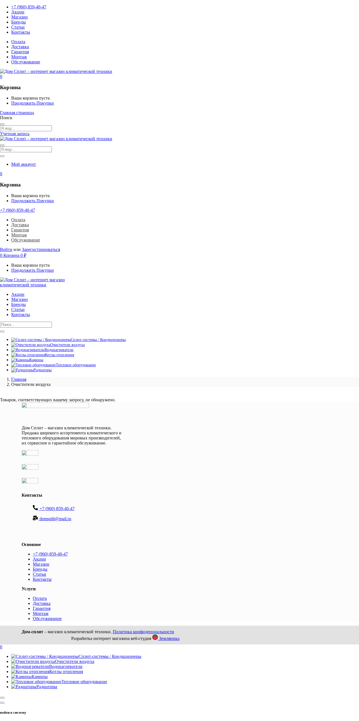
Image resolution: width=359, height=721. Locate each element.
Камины (36, 360)
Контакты (20, 32)
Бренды (18, 22)
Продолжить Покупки (32, 103)
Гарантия (20, 51)
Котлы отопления (59, 355)
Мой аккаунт (23, 164)
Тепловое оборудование (76, 365)
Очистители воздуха (67, 345)
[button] (1, 76)
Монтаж (19, 56)
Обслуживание (25, 61)
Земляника (169, 638)
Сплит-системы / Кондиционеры (98, 340)
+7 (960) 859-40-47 (28, 6)
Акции (17, 12)
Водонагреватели (59, 350)
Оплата (18, 41)
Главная (18, 379)
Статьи (18, 27)
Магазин (19, 17)
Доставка (20, 46)
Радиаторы (43, 370)
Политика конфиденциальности (143, 631)
